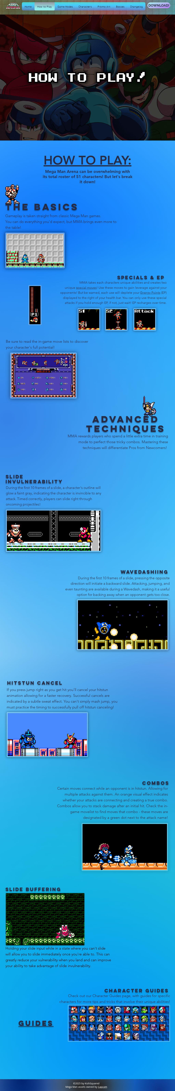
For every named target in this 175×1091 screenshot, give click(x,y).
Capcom (102, 1086)
